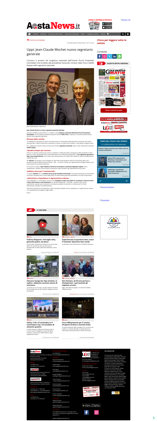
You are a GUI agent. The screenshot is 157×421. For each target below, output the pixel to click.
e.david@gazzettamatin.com (60, 371)
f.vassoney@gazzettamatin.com (61, 395)
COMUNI (35, 34)
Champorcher (73, 294)
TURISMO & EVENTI (92, 34)
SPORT (83, 34)
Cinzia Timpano (83, 252)
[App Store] (107, 27)
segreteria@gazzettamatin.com (41, 392)
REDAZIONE (33, 387)
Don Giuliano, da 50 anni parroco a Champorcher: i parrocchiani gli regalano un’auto (76, 283)
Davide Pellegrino (47, 252)
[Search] (123, 34)
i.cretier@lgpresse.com (88, 377)
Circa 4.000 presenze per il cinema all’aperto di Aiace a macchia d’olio (76, 323)
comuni (72, 237)
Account (84, 370)
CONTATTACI (56, 409)
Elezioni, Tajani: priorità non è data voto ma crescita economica (113, 149)
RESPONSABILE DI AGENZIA (89, 364)
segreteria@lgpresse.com (92, 361)
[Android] (107, 23)
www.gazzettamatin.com (37, 360)
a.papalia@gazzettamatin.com (61, 386)
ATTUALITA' (67, 237)
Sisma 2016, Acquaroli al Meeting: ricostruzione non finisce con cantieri (117, 160)
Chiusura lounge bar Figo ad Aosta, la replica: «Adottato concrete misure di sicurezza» (42, 283)
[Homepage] (29, 34)
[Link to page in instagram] (104, 56)
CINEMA (66, 320)
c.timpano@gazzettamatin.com (61, 381)
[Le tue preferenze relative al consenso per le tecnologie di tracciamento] (154, 418)
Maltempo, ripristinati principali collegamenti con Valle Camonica (117, 171)
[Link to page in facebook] (99, 56)
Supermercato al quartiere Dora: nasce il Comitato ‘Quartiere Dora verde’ (78, 240)
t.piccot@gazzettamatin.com (60, 390)
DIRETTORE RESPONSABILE (60, 351)
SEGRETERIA (56, 398)
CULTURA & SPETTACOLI (55, 34)
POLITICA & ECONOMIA (72, 34)
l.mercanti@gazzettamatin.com (61, 355)
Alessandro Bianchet (77, 43)
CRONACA (43, 34)
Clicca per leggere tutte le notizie (111, 41)
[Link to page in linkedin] (114, 56)
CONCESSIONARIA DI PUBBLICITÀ (91, 351)
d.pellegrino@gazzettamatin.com (61, 376)
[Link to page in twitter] (109, 56)
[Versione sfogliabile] (94, 24)
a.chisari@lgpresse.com (92, 367)
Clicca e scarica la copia (113, 110)
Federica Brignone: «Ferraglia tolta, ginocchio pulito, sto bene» (41, 240)
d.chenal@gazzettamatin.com (61, 366)
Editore (32, 362)
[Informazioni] (108, 34)
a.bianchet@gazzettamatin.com (61, 361)
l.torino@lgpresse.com (88, 374)
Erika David (84, 337)
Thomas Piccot (48, 294)
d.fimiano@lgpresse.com (88, 380)
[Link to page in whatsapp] (119, 56)
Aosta (75, 252)
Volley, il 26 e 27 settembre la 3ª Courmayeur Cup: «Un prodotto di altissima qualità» (40, 324)
